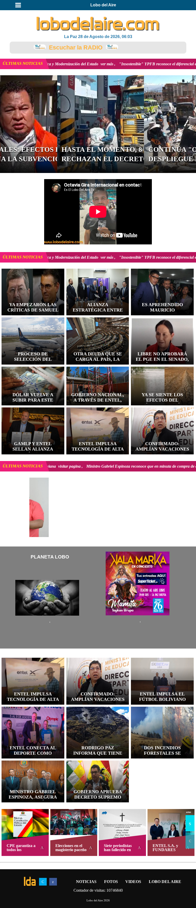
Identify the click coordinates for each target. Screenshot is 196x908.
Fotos (111, 881)
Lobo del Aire (165, 881)
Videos (133, 881)
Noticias (86, 881)
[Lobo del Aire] (98, 24)
